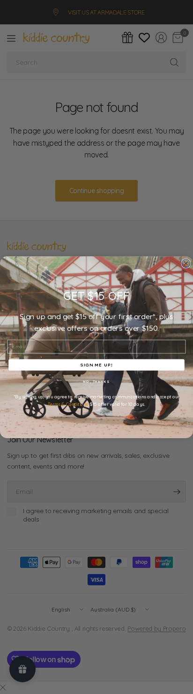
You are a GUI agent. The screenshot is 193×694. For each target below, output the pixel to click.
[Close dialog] (186, 263)
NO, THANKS (96, 382)
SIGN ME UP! (96, 364)
